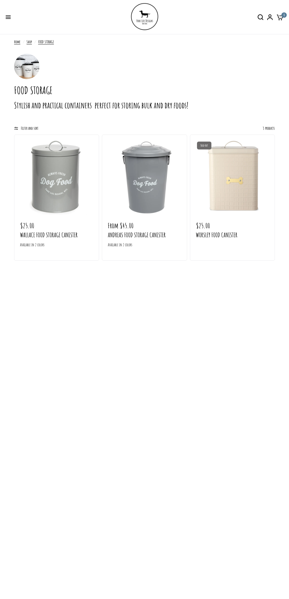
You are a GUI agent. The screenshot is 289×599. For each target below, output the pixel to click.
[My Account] (270, 17)
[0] (279, 17)
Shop (29, 41)
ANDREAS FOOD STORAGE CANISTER (137, 235)
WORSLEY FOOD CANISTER (216, 235)
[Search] (260, 17)
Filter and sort (29, 128)
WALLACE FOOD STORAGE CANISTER (49, 235)
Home (17, 41)
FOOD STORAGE (46, 41)
